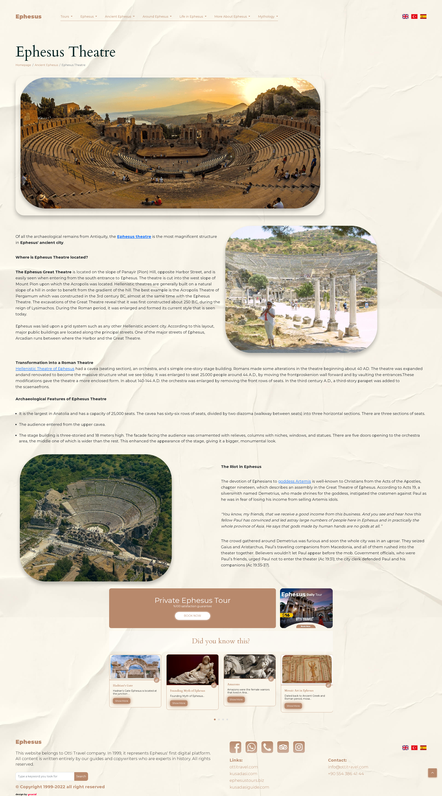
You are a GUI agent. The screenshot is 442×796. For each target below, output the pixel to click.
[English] (405, 16)
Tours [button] (65, 16)
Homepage (23, 65)
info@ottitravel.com (348, 766)
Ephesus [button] (87, 16)
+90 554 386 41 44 (346, 773)
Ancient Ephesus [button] (118, 16)
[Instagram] (299, 747)
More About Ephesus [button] (231, 16)
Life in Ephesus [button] (192, 16)
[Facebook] (235, 747)
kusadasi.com (243, 773)
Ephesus (29, 16)
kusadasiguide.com (249, 787)
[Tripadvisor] (283, 747)
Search (81, 776)
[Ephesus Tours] (306, 608)
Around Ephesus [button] (156, 16)
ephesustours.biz (247, 780)
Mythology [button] (266, 16)
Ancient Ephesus (46, 65)
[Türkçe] (414, 16)
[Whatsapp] (251, 747)
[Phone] (267, 747)
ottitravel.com (244, 766)
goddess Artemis (294, 481)
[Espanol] (423, 16)
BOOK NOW (192, 615)
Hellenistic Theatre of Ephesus (45, 368)
